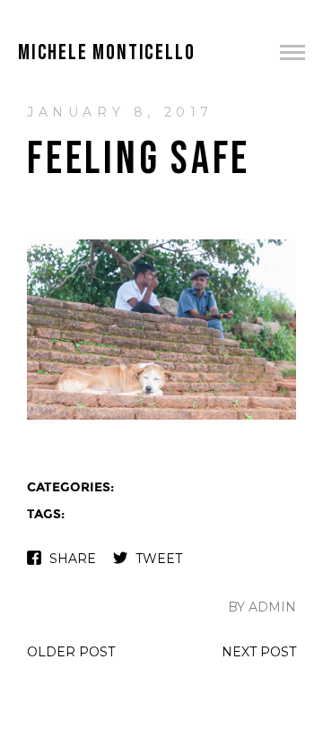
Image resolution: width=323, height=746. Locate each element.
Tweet (158, 559)
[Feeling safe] (161, 417)
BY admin (262, 607)
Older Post (71, 652)
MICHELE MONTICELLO (106, 52)
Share (72, 559)
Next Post (259, 652)
